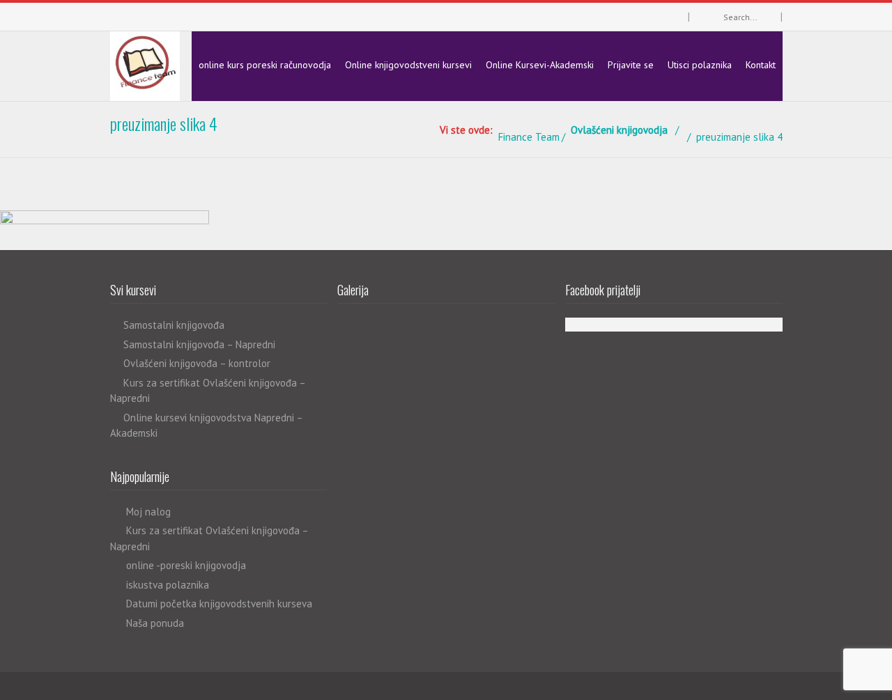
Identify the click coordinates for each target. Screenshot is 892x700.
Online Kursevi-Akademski (540, 65)
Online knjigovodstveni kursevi (408, 65)
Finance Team (529, 136)
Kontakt (761, 65)
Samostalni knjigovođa (173, 325)
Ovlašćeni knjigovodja (619, 130)
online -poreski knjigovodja (186, 565)
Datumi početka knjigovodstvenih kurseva (219, 603)
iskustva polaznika (167, 584)
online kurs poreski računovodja (265, 65)
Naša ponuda (155, 623)
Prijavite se (631, 65)
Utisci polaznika (700, 65)
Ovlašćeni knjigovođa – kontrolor (196, 363)
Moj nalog (148, 511)
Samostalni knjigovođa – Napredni (199, 344)
